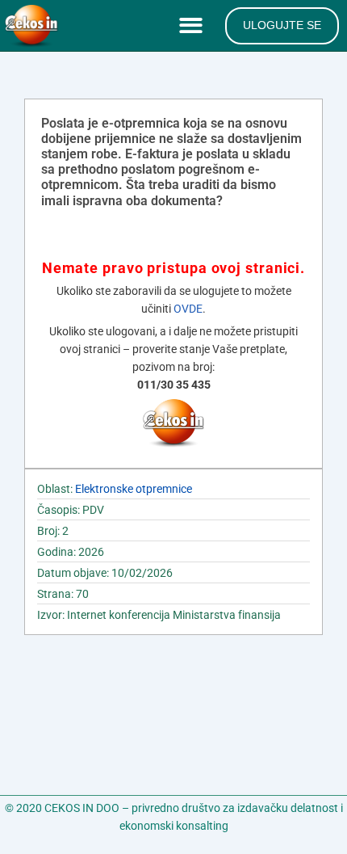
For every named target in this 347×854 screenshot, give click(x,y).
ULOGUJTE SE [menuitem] (282, 25)
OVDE (188, 308)
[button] (194, 26)
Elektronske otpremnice (133, 488)
